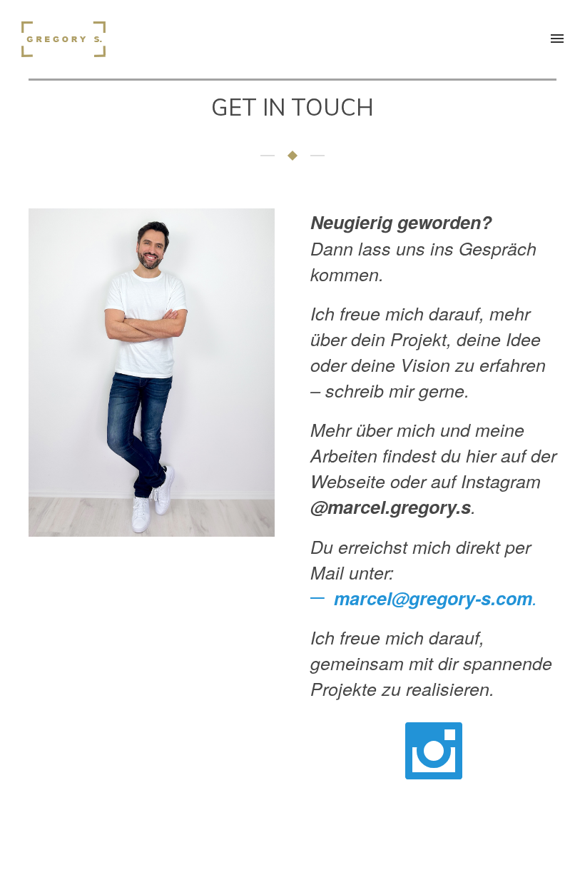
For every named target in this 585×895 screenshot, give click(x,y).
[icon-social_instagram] (433, 753)
